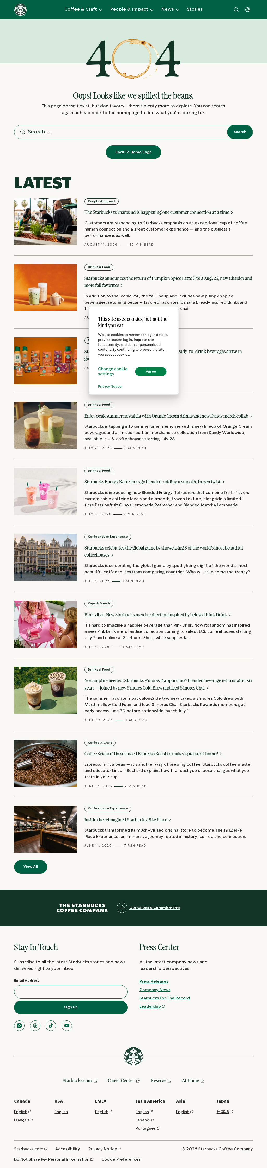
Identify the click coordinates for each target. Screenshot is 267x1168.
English (20, 1112)
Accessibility (67, 1149)
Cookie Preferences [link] (121, 1159)
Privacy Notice (110, 386)
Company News (154, 990)
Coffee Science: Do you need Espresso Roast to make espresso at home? (151, 753)
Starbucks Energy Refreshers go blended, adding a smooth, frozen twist (152, 481)
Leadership (150, 1007)
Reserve (158, 1080)
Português (146, 1129)
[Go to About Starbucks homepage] (20, 9)
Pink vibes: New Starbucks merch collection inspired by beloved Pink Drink (156, 614)
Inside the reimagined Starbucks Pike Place (126, 819)
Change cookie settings (113, 371)
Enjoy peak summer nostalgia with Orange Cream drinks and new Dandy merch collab (166, 416)
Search (240, 132)
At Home (190, 1080)
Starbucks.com (77, 1080)
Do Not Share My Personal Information (51, 1159)
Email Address (26, 980)
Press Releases (153, 982)
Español (143, 1120)
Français (21, 1120)
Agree (151, 371)
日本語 (223, 1112)
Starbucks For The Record (164, 998)
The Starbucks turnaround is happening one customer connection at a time (157, 212)
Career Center (121, 1080)
